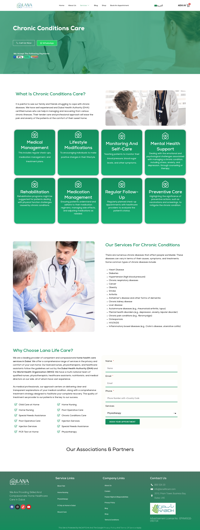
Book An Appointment (119, 5)
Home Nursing (62, 492)
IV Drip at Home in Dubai (66, 505)
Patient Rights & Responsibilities (116, 497)
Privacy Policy (110, 503)
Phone (109, 391)
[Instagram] (17, 506)
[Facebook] (12, 506)
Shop (104, 5)
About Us (72, 5)
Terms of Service (128, 527)
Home (61, 5)
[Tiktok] (23, 506)
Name (109, 361)
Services (83, 5)
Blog (96, 5)
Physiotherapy (62, 499)
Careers (107, 491)
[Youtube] (28, 506)
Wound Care (62, 512)
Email (108, 376)
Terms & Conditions (112, 520)
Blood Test (61, 486)
